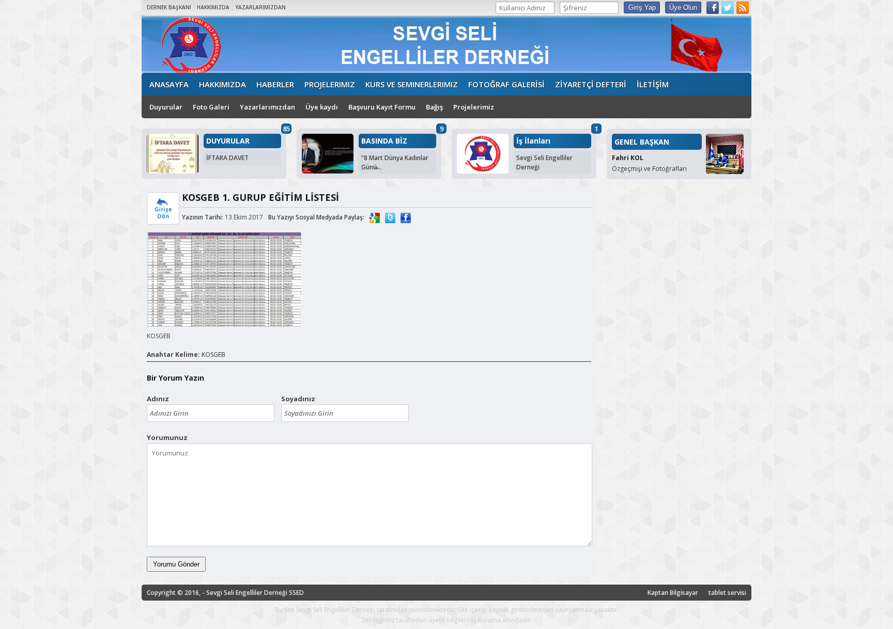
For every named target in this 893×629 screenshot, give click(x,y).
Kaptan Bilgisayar (673, 592)
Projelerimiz (473, 107)
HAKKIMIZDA (213, 7)
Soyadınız (298, 398)
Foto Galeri (211, 107)
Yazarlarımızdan (267, 107)
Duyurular (165, 107)
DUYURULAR (228, 141)
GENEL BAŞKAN (641, 142)
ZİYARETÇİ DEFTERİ (590, 84)
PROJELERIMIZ (329, 84)
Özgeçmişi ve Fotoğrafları (649, 168)
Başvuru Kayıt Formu (381, 107)
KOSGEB (213, 354)
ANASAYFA (169, 84)
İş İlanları (533, 141)
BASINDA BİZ (384, 141)
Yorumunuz (167, 437)
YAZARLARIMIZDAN (260, 7)
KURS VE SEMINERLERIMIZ (411, 84)
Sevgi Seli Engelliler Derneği (544, 162)
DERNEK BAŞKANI (169, 7)
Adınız (158, 398)
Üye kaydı (321, 107)
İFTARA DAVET (227, 157)
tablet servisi (727, 592)
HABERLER (275, 84)
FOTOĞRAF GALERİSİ (506, 84)
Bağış (434, 107)
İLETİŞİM (653, 84)
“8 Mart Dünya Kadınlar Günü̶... (394, 162)
